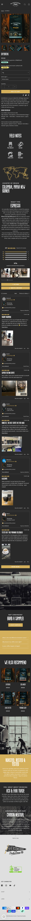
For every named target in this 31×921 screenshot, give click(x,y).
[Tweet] (26, 95)
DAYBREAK (9, 360)
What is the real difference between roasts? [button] (14, 637)
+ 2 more (23, 394)
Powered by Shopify (21, 916)
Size (2, 69)
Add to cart (15, 91)
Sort (16, 293)
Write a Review (17, 288)
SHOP (2, 891)
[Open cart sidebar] (29, 4)
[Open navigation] (2, 4)
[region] (15, 272)
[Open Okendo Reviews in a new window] (7, 280)
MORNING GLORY (11, 520)
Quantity (3, 83)
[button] (4, 48)
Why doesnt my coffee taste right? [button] (12, 642)
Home (2, 10)
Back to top (16, 838)
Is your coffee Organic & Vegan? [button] (11, 646)
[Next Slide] (28, 272)
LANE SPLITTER (10, 410)
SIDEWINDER (10, 304)
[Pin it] (28, 95)
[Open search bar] (25, 4)
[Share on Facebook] (23, 95)
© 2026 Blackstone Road (11, 916)
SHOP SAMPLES (15, 625)
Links (2, 899)
